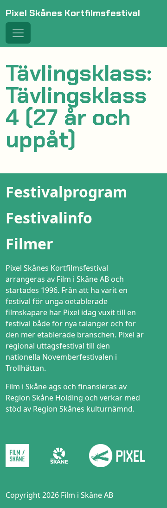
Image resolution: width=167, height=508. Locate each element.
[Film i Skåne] (21, 455)
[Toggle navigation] (18, 33)
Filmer (29, 244)
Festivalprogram (66, 192)
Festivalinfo (49, 218)
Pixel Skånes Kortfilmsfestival (73, 13)
